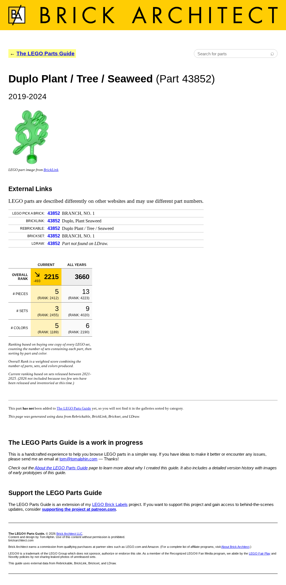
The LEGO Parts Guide (45, 53)
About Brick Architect (235, 546)
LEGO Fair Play (259, 553)
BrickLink (51, 170)
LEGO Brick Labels (110, 504)
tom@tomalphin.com (78, 458)
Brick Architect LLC (69, 533)
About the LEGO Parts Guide (61, 467)
